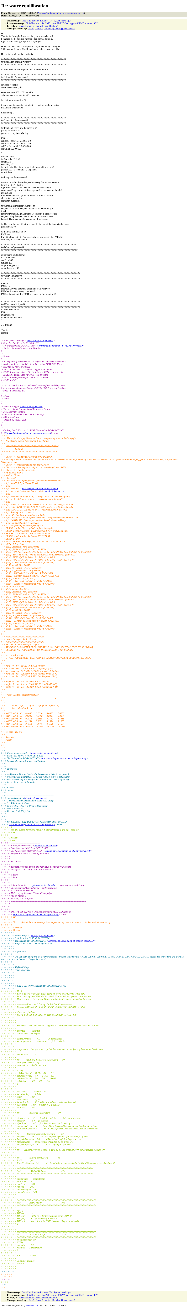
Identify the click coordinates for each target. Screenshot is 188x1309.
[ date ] (30, 28)
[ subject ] (48, 28)
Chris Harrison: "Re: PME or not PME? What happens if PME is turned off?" (62, 23)
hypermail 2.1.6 (32, 1305)
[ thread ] (39, 28)
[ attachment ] (68, 28)
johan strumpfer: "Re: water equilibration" (38, 26)
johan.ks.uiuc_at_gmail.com (40, 340)
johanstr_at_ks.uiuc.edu (31, 406)
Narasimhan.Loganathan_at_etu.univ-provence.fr (60, 345)
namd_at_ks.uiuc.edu (54, 491)
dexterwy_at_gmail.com (42, 935)
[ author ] (57, 28)
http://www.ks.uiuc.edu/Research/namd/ (40, 488)
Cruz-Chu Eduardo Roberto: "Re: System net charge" (47, 20)
